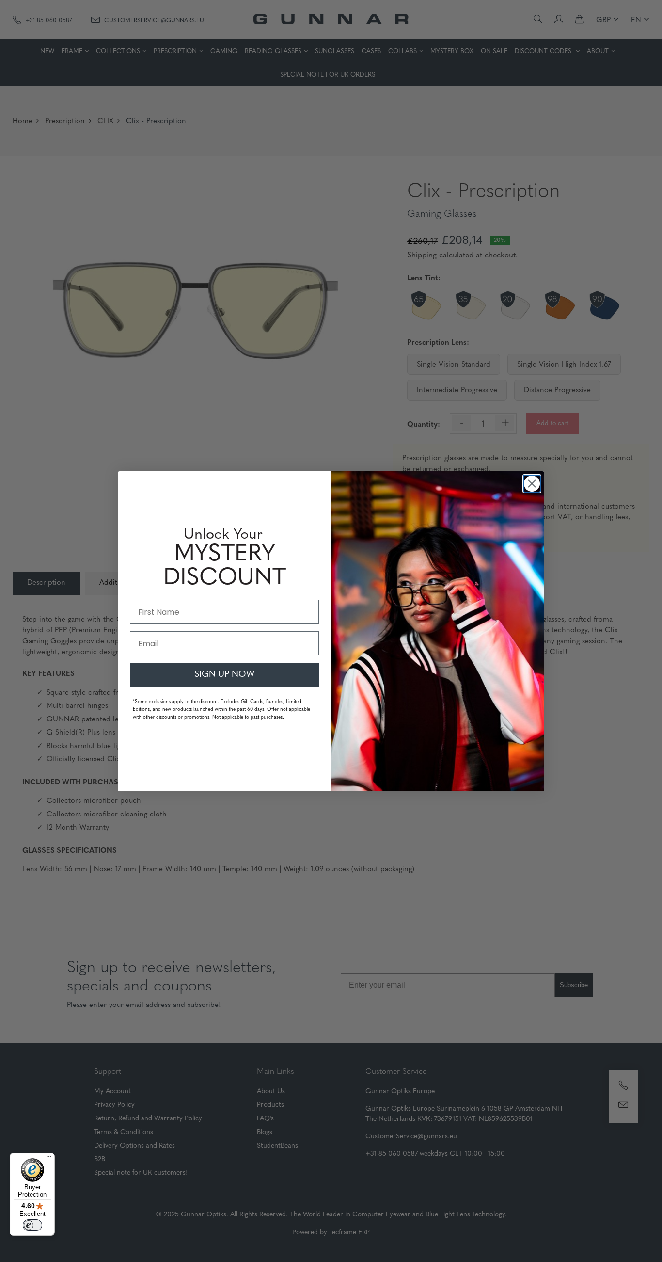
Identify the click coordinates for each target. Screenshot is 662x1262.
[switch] (32, 1225)
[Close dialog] (531, 483)
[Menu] (49, 1159)
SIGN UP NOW (224, 675)
